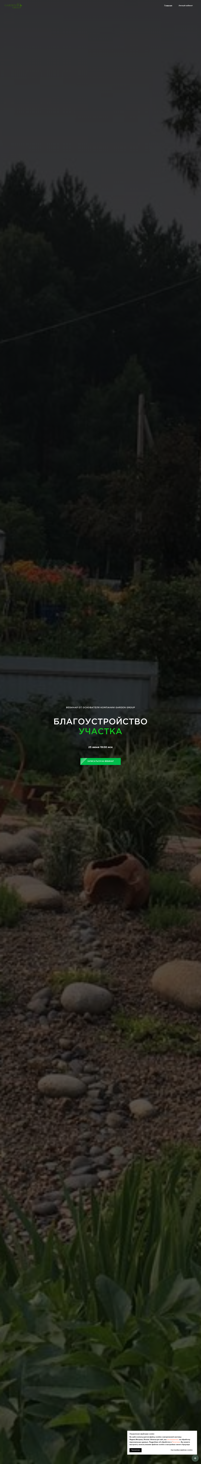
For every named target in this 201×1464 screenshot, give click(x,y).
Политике (176, 1442)
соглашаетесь (173, 1439)
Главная (168, 6)
